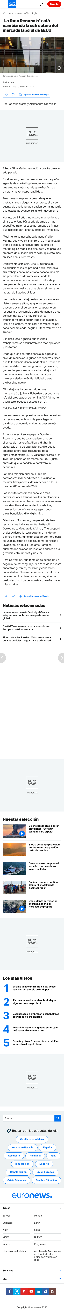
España (47, 1147)
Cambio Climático (46, 1180)
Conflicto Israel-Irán (32, 1139)
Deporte (44, 1163)
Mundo (38, 1215)
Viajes (6, 1236)
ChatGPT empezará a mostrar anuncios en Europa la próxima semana (26, 628)
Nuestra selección (21, 819)
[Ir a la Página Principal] (12, 4)
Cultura (38, 1236)
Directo (54, 4)
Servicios (8, 1270)
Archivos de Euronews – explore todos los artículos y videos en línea (47, 1255)
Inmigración (22, 1163)
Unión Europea (45, 1171)
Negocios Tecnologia (27, 13)
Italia (53, 1155)
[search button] (57, 1118)
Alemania (35, 1155)
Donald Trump (18, 1171)
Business (7, 1222)
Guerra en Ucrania (22, 1147)
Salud (37, 1229)
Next (11, 13)
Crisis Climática (16, 1180)
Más (5, 1279)
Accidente (14, 1155)
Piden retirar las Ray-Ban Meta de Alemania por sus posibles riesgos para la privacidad (27, 639)
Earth (37, 1222)
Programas (40, 1244)
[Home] (4, 13)
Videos (6, 1244)
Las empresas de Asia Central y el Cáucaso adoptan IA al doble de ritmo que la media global (26, 615)
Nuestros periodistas (14, 1251)
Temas (6, 1207)
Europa (7, 1215)
